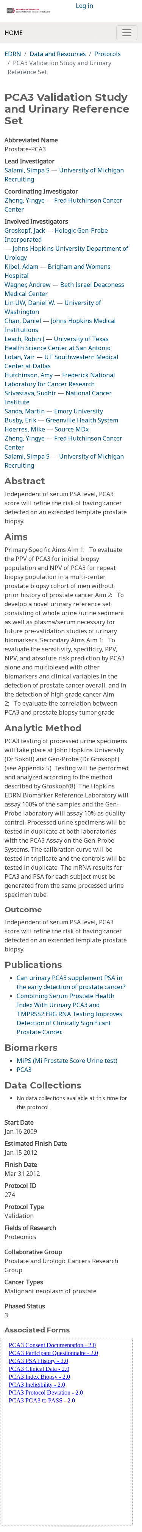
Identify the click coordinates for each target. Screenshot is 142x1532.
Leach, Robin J (24, 339)
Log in (84, 6)
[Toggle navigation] (126, 32)
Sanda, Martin (25, 411)
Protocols (107, 54)
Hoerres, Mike (25, 429)
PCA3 (24, 1070)
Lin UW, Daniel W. (30, 303)
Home (14, 33)
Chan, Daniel (23, 321)
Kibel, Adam (21, 266)
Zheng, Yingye (25, 200)
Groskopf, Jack (25, 230)
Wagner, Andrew (28, 284)
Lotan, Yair (20, 357)
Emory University (78, 411)
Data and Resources (58, 54)
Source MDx (72, 429)
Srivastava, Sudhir (30, 393)
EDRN (13, 54)
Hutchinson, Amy (29, 375)
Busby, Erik (20, 420)
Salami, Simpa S (27, 170)
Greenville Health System (82, 420)
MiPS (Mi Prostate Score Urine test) (67, 1060)
